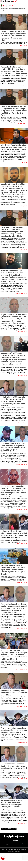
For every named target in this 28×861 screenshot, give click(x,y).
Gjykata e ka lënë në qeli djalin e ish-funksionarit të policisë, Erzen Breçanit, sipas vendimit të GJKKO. (14, 42)
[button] (3, 857)
